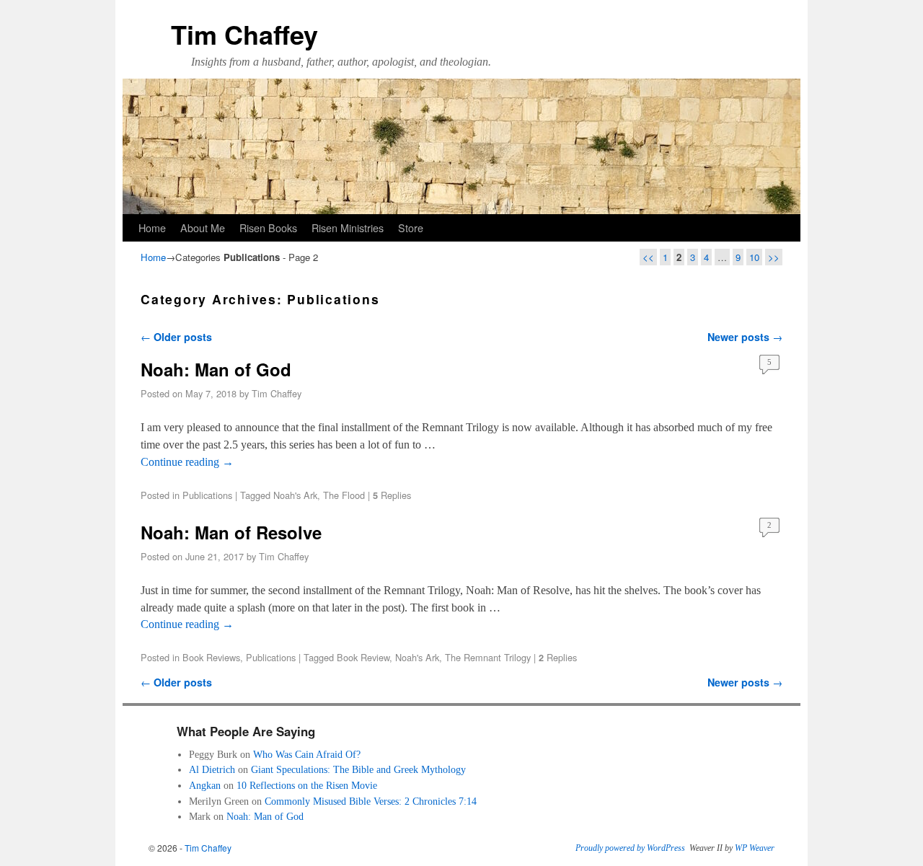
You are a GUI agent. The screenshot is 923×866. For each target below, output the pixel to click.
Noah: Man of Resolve (231, 532)
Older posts (176, 337)
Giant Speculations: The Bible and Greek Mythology (358, 769)
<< (648, 257)
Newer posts (744, 337)
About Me (202, 227)
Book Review (363, 657)
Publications (207, 495)
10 (754, 257)
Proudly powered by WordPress (630, 848)
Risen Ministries (348, 227)
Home (152, 227)
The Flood (344, 495)
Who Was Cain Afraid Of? (307, 754)
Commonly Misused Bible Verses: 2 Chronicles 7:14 (371, 801)
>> (774, 257)
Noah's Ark (295, 495)
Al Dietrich (212, 769)
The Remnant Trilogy (488, 657)
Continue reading (187, 462)
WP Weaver (754, 848)
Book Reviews (211, 657)
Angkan (205, 785)
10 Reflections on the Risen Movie (307, 785)
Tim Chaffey (244, 34)
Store (410, 227)
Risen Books (268, 227)
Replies (392, 495)
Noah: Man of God (216, 369)
